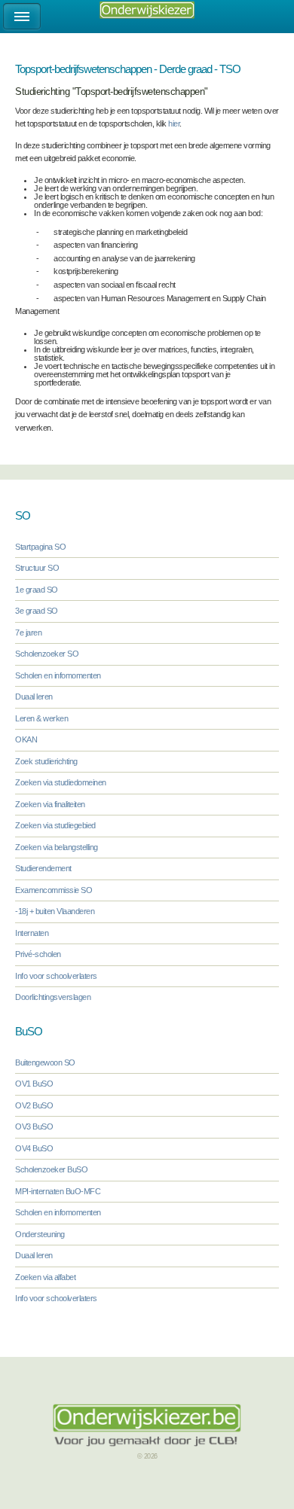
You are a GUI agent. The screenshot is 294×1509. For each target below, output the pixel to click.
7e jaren (28, 632)
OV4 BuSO (34, 1148)
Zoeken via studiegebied (55, 825)
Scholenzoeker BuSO (51, 1169)
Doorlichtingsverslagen (52, 996)
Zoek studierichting (46, 761)
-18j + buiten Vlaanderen (54, 911)
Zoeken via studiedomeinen (60, 782)
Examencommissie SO (53, 890)
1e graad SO (36, 589)
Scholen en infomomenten (58, 675)
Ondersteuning (40, 1234)
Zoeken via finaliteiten (50, 804)
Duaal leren (34, 696)
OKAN (26, 739)
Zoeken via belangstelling (56, 847)
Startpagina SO (40, 546)
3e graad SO (36, 610)
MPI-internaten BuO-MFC (57, 1191)
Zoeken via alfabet (45, 1277)
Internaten (31, 932)
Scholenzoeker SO (46, 653)
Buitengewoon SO (45, 1062)
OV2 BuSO (34, 1105)
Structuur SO (37, 567)
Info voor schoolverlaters (56, 975)
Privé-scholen (38, 954)
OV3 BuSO (34, 1126)
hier (173, 123)
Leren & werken (41, 718)
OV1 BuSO (34, 1083)
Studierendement (43, 868)
